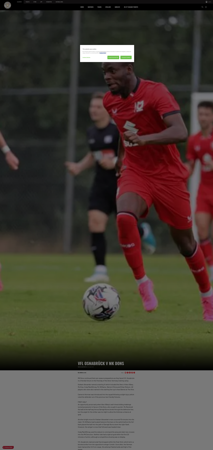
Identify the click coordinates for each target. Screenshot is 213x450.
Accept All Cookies (126, 57)
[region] (107, 53)
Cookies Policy (103, 52)
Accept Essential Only (113, 57)
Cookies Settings (86, 57)
